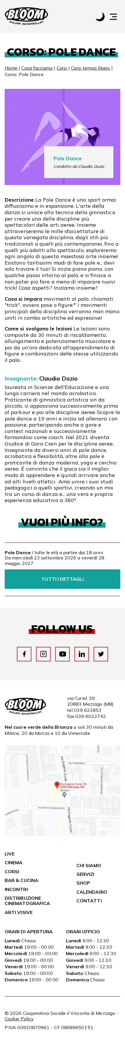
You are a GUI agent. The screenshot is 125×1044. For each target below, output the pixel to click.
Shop (83, 883)
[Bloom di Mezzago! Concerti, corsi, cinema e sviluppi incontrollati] (26, 16)
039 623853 (87, 710)
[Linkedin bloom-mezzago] (81, 654)
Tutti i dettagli (62, 579)
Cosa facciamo (37, 68)
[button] (116, 16)
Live (10, 854)
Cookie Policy (19, 1019)
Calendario (91, 892)
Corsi (62, 68)
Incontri (16, 889)
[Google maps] (62, 834)
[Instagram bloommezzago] (43, 654)
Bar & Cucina (21, 880)
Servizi (85, 874)
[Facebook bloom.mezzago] (24, 654)
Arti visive (19, 912)
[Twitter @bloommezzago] (101, 654)
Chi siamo (88, 865)
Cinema (13, 862)
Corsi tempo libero (90, 68)
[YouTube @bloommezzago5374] (62, 654)
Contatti (89, 901)
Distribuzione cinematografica (27, 900)
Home (11, 68)
